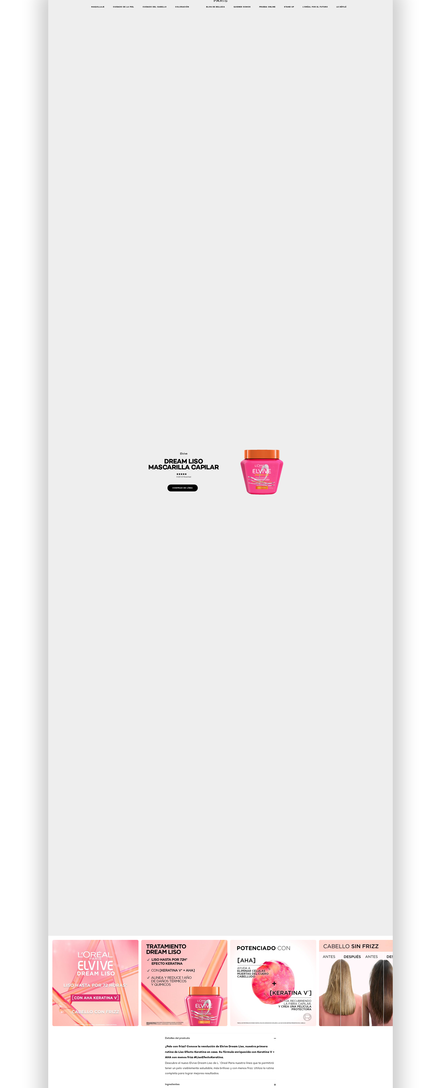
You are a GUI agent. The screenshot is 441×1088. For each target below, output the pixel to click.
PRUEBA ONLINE (267, 7)
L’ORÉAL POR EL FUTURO (315, 7)
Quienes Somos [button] (242, 7)
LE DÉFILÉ (341, 7)
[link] (183, 475)
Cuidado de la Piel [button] (123, 7)
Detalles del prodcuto (177, 1037)
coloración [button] (182, 7)
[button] (197, 6)
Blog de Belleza (215, 7)
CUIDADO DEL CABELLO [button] (155, 7)
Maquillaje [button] (97, 7)
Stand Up (289, 7)
